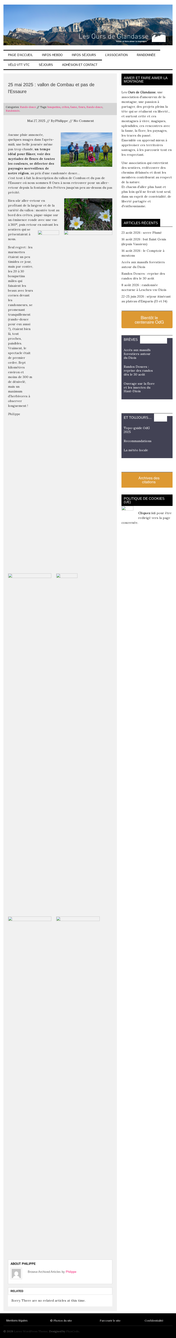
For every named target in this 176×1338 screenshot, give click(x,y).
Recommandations (137, 441)
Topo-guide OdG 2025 (137, 430)
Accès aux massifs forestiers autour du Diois (137, 354)
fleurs (81, 107)
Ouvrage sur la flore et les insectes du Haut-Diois (139, 387)
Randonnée (146, 55)
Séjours (46, 65)
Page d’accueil (20, 55)
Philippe (71, 1272)
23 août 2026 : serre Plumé (141, 233)
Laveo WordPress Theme (31, 1331)
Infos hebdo (52, 55)
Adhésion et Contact (79, 65)
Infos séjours (84, 55)
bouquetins (53, 107)
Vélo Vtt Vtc (19, 65)
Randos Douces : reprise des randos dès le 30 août (138, 370)
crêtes (65, 107)
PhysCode (72, 1331)
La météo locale (136, 450)
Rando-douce (28, 107)
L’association (116, 55)
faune (73, 107)
